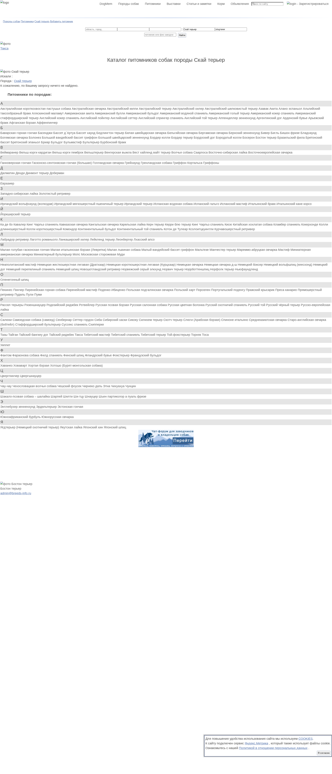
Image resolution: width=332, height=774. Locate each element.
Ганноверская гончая (16, 163)
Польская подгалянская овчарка (150, 290)
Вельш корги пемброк (68, 152)
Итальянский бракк (262, 204)
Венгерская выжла (118, 152)
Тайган (13, 334)
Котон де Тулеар (176, 229)
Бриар (46, 142)
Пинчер (19, 290)
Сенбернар (64, 320)
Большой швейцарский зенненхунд (124, 137)
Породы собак (128, 4)
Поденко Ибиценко (112, 290)
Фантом (6, 355)
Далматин (8, 173)
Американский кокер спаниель (273, 113)
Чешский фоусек (69, 386)
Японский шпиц (115, 427)
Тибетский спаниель (126, 334)
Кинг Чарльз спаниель (208, 224)
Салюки (6, 320)
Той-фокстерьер (179, 334)
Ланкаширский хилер (74, 239)
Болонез (35, 137)
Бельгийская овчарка (183, 133)
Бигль (275, 133)
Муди (121, 254)
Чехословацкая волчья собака (34, 386)
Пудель (20, 294)
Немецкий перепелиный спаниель (31, 269)
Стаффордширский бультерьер (38, 324)
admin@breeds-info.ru (15, 493)
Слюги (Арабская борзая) (202, 320)
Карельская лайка (133, 224)
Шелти (68, 396)
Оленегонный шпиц (14, 279)
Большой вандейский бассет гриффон (70, 137)
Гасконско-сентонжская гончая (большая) (62, 163)
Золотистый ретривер (54, 193)
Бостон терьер (266, 137)
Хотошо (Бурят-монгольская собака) (76, 365)
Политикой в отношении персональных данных (273, 748)
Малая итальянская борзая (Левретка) (78, 249)
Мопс (77, 254)
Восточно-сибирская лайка (228, 152)
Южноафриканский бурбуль (21, 417)
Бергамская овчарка (214, 133)
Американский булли (110, 113)
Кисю (229, 224)
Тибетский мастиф (97, 334)
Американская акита (79, 113)
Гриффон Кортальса (188, 163)
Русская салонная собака (149, 305)
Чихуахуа (118, 386)
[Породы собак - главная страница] (9, 9)
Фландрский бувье (99, 355)
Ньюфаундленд (246, 269)
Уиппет (5, 345)
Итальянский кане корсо (294, 204)
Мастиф (284, 249)
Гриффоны (211, 163)
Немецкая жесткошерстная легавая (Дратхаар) (71, 264)
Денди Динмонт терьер (33, 173)
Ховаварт (20, 365)
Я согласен (324, 753)
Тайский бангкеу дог (34, 334)
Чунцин (130, 386)
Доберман (57, 173)
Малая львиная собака (124, 249)
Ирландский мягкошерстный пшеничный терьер (89, 204)
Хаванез (6, 365)
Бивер (266, 133)
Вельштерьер (94, 152)
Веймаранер (9, 152)
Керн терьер (155, 224)
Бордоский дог (205, 137)
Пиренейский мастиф (82, 290)
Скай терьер (23, 81)
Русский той (257, 305)
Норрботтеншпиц (197, 269)
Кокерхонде (310, 224)
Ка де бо (6, 224)
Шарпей (57, 396)
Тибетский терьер (154, 334)
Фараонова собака (26, 355)
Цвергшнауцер (30, 376)
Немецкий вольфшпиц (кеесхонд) (288, 264)
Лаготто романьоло (44, 239)
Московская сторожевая (99, 254)
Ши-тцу (79, 396)
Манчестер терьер (223, 249)
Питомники (153, 4)
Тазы (4, 334)
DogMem (106, 4)
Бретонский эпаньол (26, 142)
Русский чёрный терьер (283, 305)
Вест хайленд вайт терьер (151, 152)
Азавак (264, 108)
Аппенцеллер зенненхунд (237, 118)
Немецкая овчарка (190, 264)
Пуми (38, 294)
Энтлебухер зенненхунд (18, 406)
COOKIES (305, 738)
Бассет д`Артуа (64, 133)
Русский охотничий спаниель (226, 305)
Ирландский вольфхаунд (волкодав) (27, 204)
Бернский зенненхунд (245, 133)
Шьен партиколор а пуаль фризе (122, 396)
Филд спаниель (51, 355)
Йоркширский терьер (15, 214)
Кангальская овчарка (104, 224)
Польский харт (185, 290)
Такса (4, 48)
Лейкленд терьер (103, 239)
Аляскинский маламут (48, 113)
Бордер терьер (182, 137)
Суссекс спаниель (75, 324)
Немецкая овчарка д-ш (221, 264)
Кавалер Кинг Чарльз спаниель (36, 224)
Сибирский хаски (115, 320)
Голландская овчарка (109, 163)
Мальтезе (202, 249)
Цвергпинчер (10, 376)
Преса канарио (286, 290)
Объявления (240, 4)
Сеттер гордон (83, 320)
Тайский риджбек (62, 334)
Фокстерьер (121, 355)
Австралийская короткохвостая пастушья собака (36, 108)
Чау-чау (6, 386)
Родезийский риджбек (63, 305)
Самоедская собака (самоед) (34, 320)
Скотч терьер (173, 320)
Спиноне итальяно (235, 320)
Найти (182, 35)
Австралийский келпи (123, 108)
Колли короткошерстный (44, 229)
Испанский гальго (206, 204)
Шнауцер (92, 396)
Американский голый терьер (230, 113)
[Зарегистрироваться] (306, 3)
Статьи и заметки (199, 4)
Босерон (249, 137)
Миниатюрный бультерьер (53, 254)
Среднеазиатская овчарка (268, 320)
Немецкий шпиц (68, 269)
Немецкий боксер (251, 264)
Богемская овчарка (14, 137)
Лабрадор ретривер (15, 239)
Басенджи (45, 133)
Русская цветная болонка (186, 305)
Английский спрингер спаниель (161, 118)
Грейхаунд (133, 163)
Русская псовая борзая (112, 305)
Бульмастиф (73, 142)
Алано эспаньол (291, 108)
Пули (30, 294)
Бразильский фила (291, 137)
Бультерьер (91, 142)
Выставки (174, 4)
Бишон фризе (290, 133)
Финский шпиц (74, 355)
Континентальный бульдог (97, 229)
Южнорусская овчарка (58, 417)
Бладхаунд (309, 133)
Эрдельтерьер (47, 406)
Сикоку (133, 320)
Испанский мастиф (234, 204)
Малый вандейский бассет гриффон (168, 249)
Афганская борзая (23, 122)
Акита (274, 108)
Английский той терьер (201, 118)
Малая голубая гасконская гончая (25, 249)
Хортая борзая (39, 365)
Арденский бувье (295, 118)
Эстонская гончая (70, 406)
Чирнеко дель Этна (96, 386)
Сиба (98, 320)
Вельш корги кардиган (35, 152)
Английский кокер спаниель (59, 118)
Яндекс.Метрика (256, 743)
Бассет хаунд (86, 133)
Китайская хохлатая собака (253, 224)
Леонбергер (125, 239)
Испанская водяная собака (173, 204)
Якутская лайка (71, 427)
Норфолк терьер (222, 269)
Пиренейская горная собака (45, 290)
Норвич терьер (173, 269)
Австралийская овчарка (89, 108)
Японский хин (93, 427)
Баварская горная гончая (19, 133)
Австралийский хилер (188, 108)
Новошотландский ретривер (100, 269)
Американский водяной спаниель (184, 113)
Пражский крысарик (260, 290)
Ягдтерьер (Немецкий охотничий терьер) (30, 427)
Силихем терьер (151, 320)
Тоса (205, 334)
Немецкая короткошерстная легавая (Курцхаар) (141, 264)
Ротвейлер (87, 305)
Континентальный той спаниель (140, 229)
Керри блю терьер (178, 224)
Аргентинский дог (269, 118)
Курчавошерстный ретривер (234, 229)
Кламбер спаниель (287, 224)
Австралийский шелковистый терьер (232, 108)
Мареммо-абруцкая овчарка (257, 249)
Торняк (196, 334)
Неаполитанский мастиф (18, 264)
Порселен (203, 290)
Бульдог (57, 142)
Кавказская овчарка (74, 224)
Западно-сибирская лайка (19, 193)
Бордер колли (160, 137)
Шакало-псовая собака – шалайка (25, 396)
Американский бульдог (143, 113)
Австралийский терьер (155, 108)
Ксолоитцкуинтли (201, 229)
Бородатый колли (229, 137)
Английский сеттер (124, 118)
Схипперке (96, 324)
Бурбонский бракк (113, 142)
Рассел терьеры (12, 305)
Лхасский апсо (144, 239)
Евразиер (7, 183)
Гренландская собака (157, 163)
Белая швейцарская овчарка (146, 133)
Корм (221, 4)
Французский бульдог (146, 355)
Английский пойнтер (95, 118)
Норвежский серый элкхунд (141, 269)
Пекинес (6, 290)
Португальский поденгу (228, 290)
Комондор (70, 229)
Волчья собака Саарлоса (190, 152)
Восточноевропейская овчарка (270, 152)
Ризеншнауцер (35, 305)
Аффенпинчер (47, 122)
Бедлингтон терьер (110, 133)
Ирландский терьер (138, 204)
